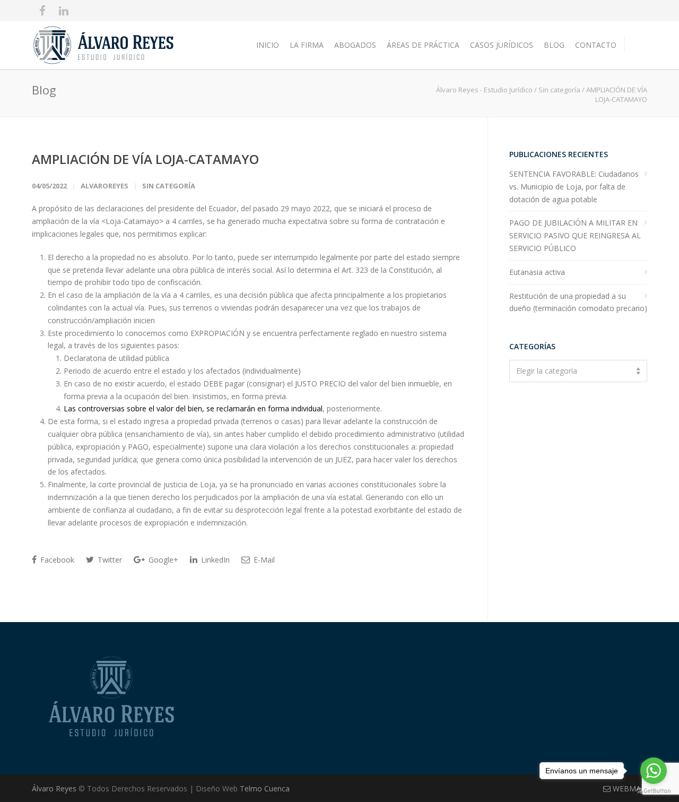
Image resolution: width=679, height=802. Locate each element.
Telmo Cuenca (265, 788)
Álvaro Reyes (55, 788)
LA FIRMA (307, 45)
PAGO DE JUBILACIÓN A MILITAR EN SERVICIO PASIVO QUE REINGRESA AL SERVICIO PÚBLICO (575, 235)
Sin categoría (559, 89)
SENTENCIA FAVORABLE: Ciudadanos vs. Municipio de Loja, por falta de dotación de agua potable (574, 186)
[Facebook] (42, 10)
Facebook (56, 560)
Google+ (162, 560)
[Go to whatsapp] (653, 770)
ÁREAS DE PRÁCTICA (423, 45)
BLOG (554, 45)
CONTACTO (595, 45)
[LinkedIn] (63, 10)
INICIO (267, 45)
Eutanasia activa (537, 272)
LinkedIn (214, 560)
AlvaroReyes (104, 186)
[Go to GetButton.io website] (654, 791)
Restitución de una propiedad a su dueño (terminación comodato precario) (578, 302)
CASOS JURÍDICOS (501, 45)
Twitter (108, 560)
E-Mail (263, 560)
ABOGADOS (355, 45)
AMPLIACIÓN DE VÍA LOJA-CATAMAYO (145, 159)
